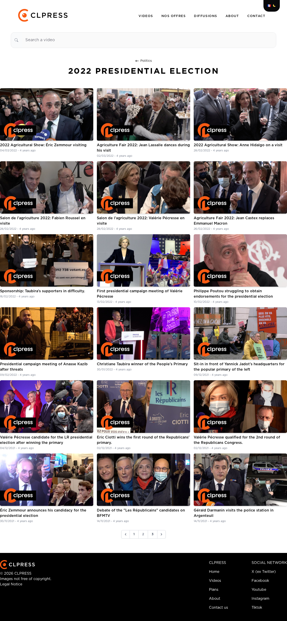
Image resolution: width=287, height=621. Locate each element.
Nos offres (174, 16)
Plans (213, 589)
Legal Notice (11, 584)
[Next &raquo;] (161, 534)
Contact (256, 16)
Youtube (259, 589)
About (233, 16)
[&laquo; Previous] (125, 534)
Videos (146, 16)
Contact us (218, 607)
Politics (146, 60)
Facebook (260, 580)
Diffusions (206, 16)
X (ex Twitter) (264, 572)
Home (214, 572)
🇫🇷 (269, 5)
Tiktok (257, 607)
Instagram (260, 598)
